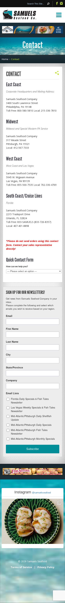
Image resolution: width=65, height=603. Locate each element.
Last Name (12, 341)
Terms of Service (21, 567)
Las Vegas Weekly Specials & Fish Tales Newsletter (33, 409)
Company (11, 380)
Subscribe (32, 448)
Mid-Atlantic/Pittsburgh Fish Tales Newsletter (29, 431)
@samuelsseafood (41, 492)
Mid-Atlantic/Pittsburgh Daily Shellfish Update (31, 417)
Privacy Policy (45, 567)
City (8, 354)
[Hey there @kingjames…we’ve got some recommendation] (32, 529)
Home (5, 59)
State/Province (14, 367)
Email (9, 316)
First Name (12, 329)
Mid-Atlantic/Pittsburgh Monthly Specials (33, 438)
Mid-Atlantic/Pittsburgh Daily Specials (31, 425)
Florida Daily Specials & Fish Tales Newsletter (30, 400)
